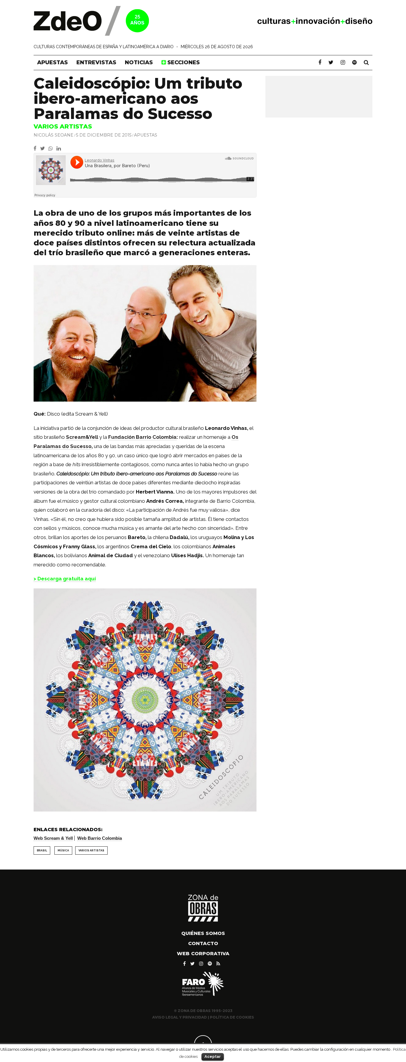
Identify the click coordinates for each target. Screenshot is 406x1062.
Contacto (203, 943)
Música (63, 850)
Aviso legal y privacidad (179, 1017)
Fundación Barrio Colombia (142, 437)
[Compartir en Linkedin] (59, 148)
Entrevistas (96, 62)
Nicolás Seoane (53, 135)
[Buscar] (366, 62)
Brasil (42, 850)
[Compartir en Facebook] (37, 148)
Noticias (139, 62)
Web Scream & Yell (53, 838)
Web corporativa (203, 953)
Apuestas (52, 62)
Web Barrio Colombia (99, 838)
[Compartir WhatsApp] (51, 148)
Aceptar (212, 1056)
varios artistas (91, 850)
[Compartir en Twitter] (44, 148)
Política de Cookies (232, 1017)
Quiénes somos (203, 933)
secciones (183, 62)
